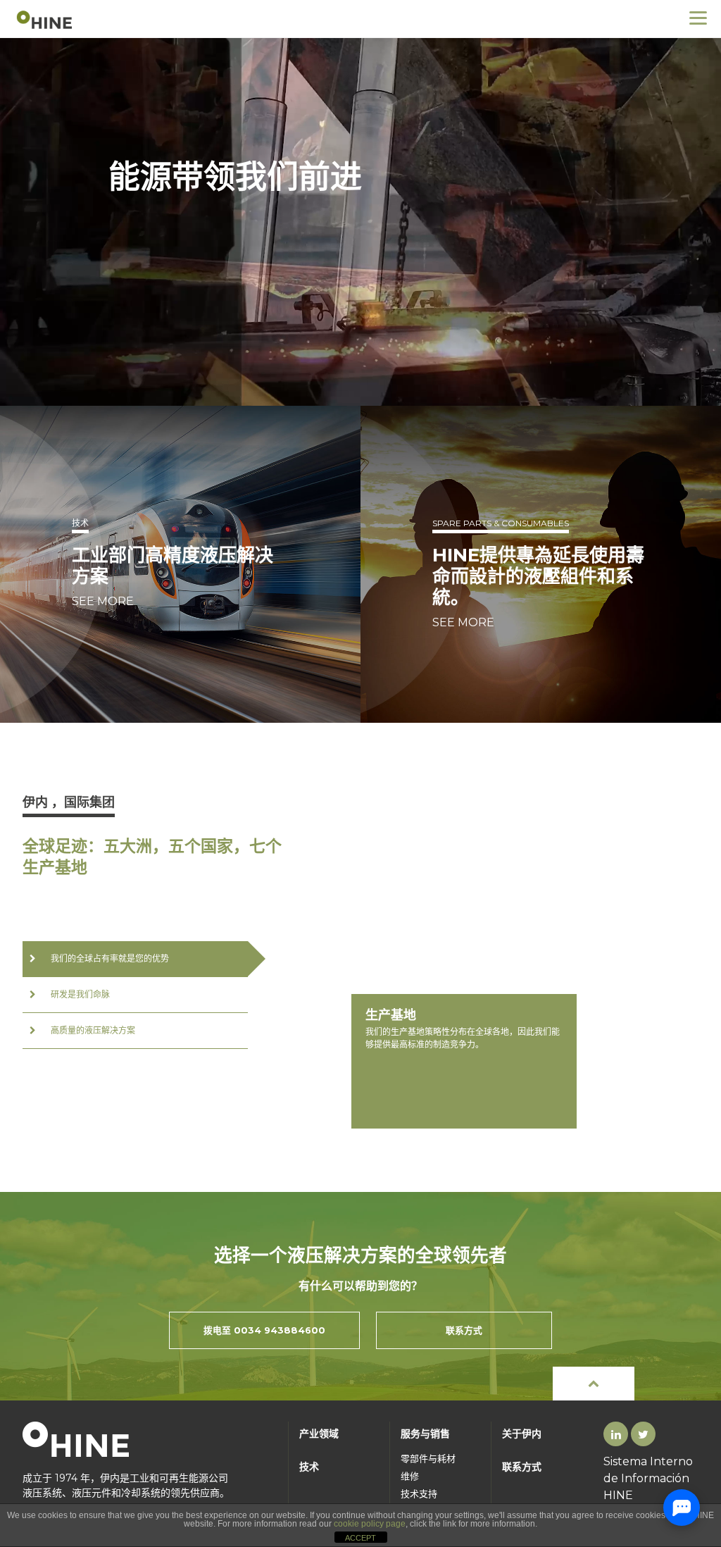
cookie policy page (370, 1524)
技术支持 (419, 1494)
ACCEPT (360, 1538)
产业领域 (319, 1433)
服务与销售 (425, 1433)
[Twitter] (643, 1434)
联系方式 (521, 1466)
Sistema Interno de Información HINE (648, 1478)
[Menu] (698, 17)
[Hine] (46, 18)
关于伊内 (521, 1433)
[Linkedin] (616, 1434)
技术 (309, 1466)
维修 (410, 1476)
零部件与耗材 (428, 1458)
